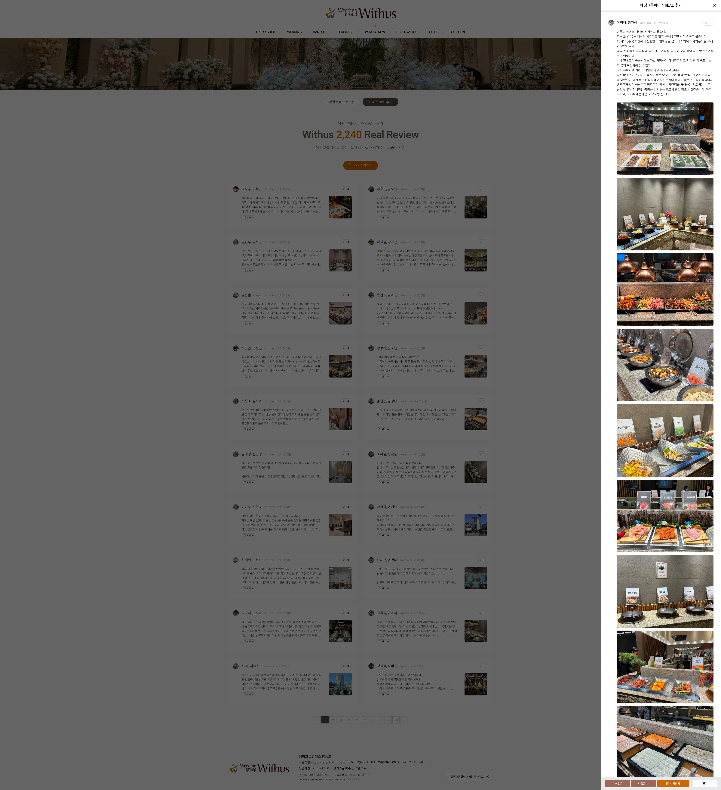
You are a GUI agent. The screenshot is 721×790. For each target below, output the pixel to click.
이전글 (619, 783)
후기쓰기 (674, 783)
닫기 (705, 783)
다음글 (642, 783)
